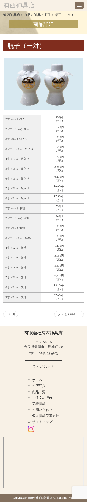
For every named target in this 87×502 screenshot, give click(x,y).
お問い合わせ (43, 366)
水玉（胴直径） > (69, 314)
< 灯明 (10, 314)
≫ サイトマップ (40, 422)
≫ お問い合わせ (40, 410)
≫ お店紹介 (37, 386)
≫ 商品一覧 (37, 392)
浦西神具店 (19, 5)
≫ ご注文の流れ (40, 398)
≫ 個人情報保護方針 (43, 416)
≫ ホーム (35, 380)
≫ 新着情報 (37, 404)
